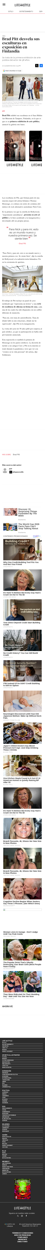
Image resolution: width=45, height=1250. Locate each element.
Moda (4, 1141)
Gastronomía (6, 1163)
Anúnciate (22, 1239)
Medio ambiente (7, 1108)
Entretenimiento (26, 11)
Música (4, 1049)
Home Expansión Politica (10, 1074)
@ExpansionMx (18, 472)
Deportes (5, 1046)
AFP (10, 469)
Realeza (4, 1138)
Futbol (4, 1056)
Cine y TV (4, 1047)
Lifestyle (5, 1065)
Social (4, 1109)
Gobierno (5, 1092)
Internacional (6, 1078)
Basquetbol (6, 1062)
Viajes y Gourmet (7, 1051)
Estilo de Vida (6, 1172)
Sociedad (5, 1102)
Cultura (5, 1147)
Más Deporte (6, 1063)
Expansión (6, 1071)
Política (5, 1090)
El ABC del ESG (6, 1118)
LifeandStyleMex (18, 1216)
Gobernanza (6, 1111)
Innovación (5, 1117)
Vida (3, 36)
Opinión (4, 1101)
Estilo (10, 11)
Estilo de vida (6, 1157)
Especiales (5, 1131)
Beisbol (4, 1058)
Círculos (5, 1140)
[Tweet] (36, 65)
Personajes (6, 1168)
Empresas (5, 1072)
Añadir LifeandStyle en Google (13, 70)
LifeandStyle (6, 1086)
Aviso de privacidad (22, 1235)
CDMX (3, 1097)
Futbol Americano (8, 1060)
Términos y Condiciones (22, 1233)
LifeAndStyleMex (28, 1216)
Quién (4, 1135)
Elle (4, 1151)
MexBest (6, 1161)
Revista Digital (6, 1067)
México (4, 1094)
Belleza (4, 1143)
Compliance (22, 1237)
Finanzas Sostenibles (9, 1115)
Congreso (5, 1095)
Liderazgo (5, 1127)
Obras (4, 1081)
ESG (3, 1083)
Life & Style (7, 1041)
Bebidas (4, 1165)
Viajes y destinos (7, 1166)
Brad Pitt (16, 455)
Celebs (4, 1156)
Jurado (4, 1173)
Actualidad (5, 1125)
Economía (5, 1076)
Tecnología (6, 1079)
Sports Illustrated (11, 1055)
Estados (5, 1099)
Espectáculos (6, 1136)
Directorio (22, 1241)
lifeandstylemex (23, 1216)
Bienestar (5, 1170)
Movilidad (5, 1113)
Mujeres (4, 1085)
